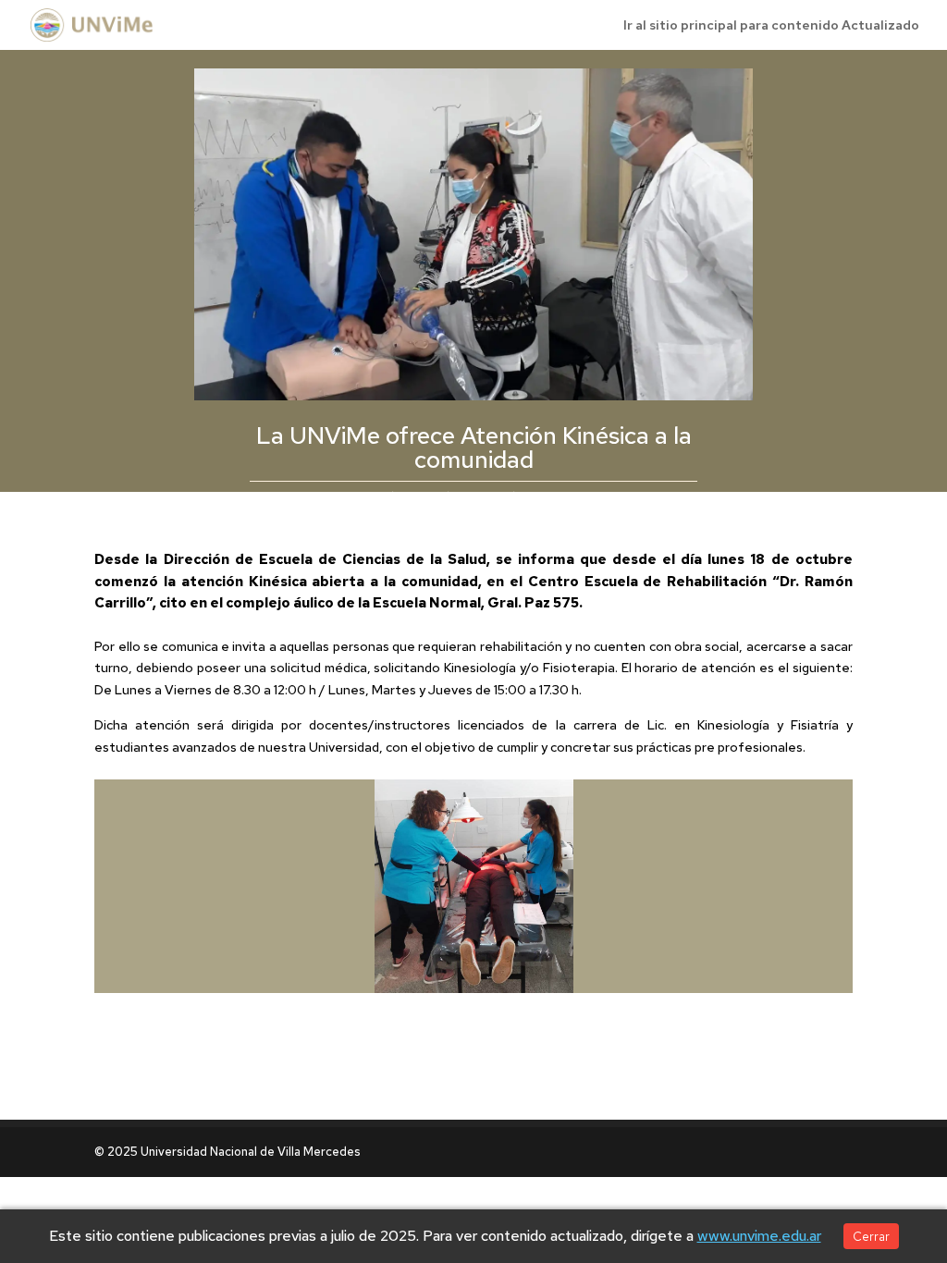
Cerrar (871, 1236)
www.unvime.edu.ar (759, 1235)
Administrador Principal (446, 496)
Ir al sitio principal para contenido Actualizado (771, 25)
